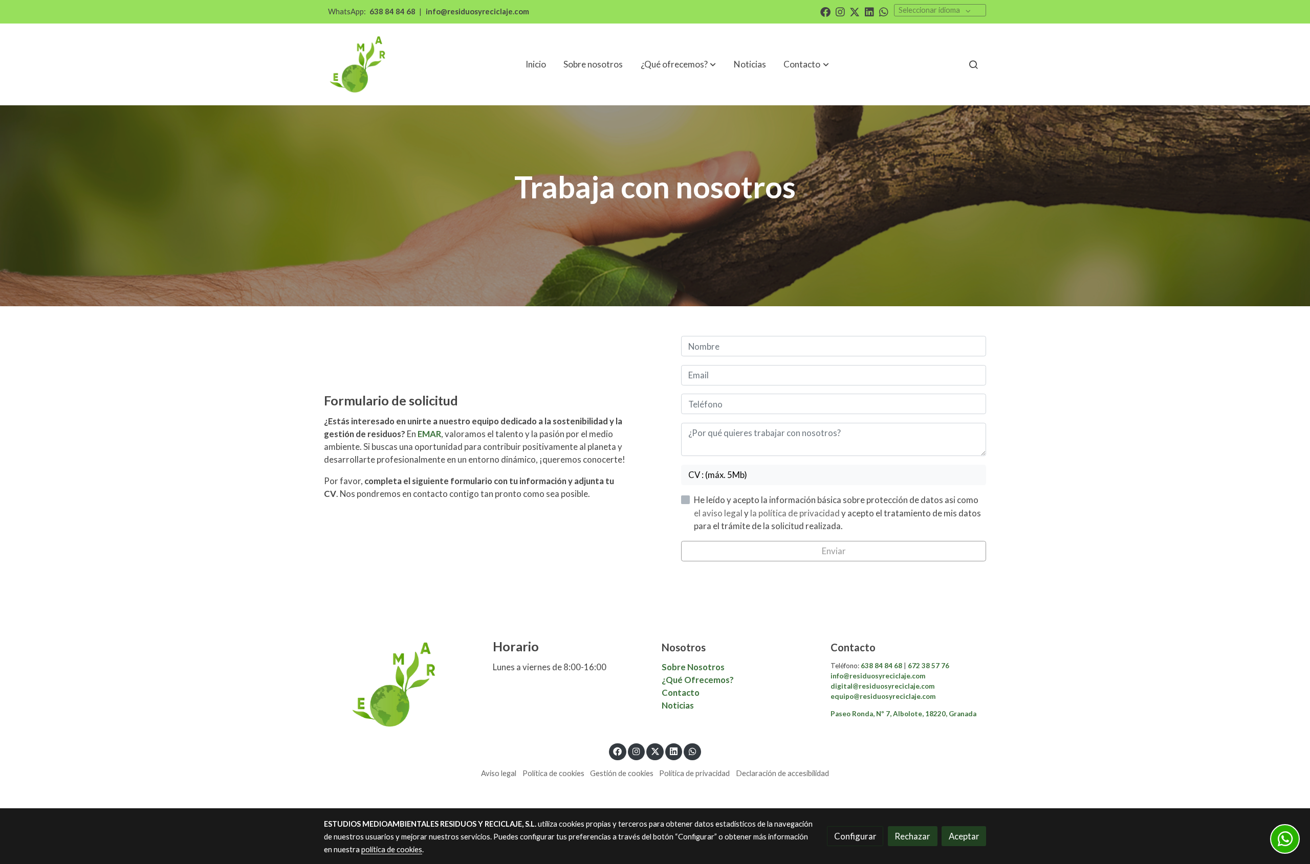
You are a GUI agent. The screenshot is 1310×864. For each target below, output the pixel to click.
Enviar (834, 550)
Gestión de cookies (621, 773)
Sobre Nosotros (693, 667)
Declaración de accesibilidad (782, 773)
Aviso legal (498, 773)
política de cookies (391, 849)
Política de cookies (553, 773)
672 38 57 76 (927, 666)
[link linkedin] (869, 11)
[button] (806, 64)
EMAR (429, 433)
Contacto (681, 692)
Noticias (678, 705)
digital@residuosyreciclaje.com (882, 686)
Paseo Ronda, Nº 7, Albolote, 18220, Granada (903, 714)
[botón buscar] (973, 64)
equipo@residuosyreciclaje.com (883, 696)
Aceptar (964, 836)
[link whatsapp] (883, 11)
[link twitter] (854, 11)
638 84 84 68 (392, 11)
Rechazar (912, 836)
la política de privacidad (795, 513)
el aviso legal (719, 513)
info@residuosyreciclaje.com (477, 11)
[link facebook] (825, 11)
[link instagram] (840, 11)
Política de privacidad (694, 773)
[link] (358, 64)
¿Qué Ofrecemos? (698, 679)
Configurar (855, 836)
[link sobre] (402, 685)
